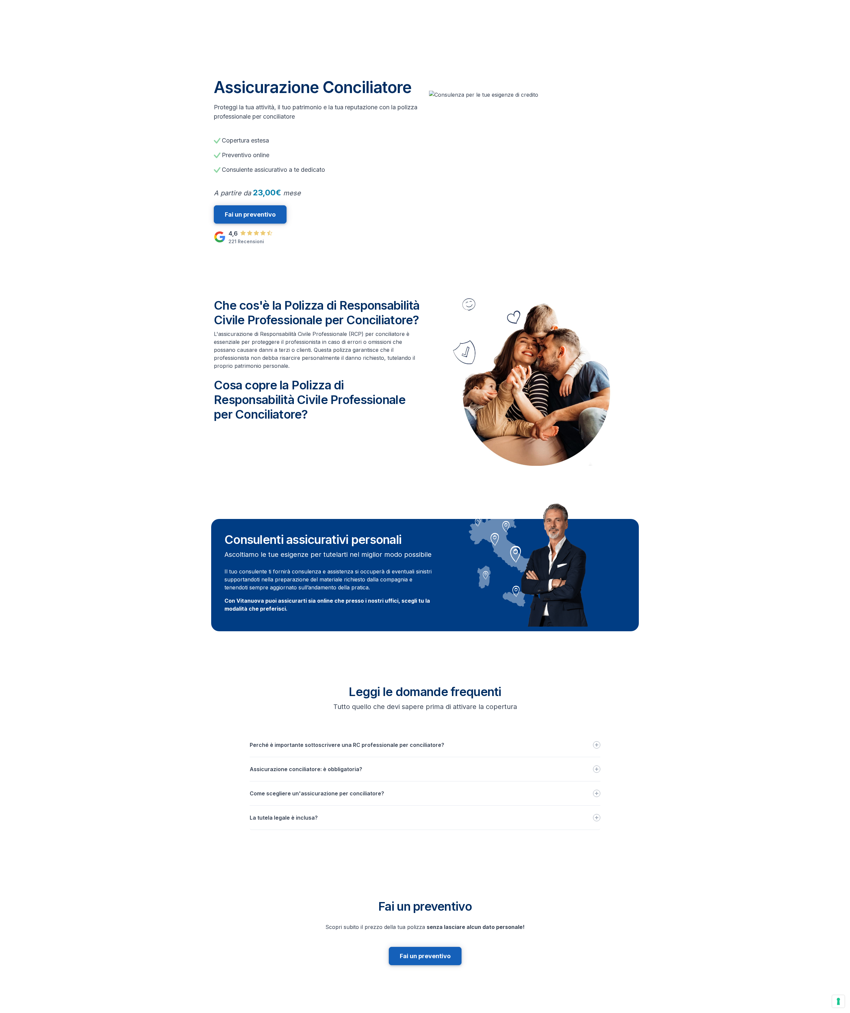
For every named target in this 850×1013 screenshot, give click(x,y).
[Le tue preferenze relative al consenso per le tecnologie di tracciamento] (838, 1001)
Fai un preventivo (250, 214)
